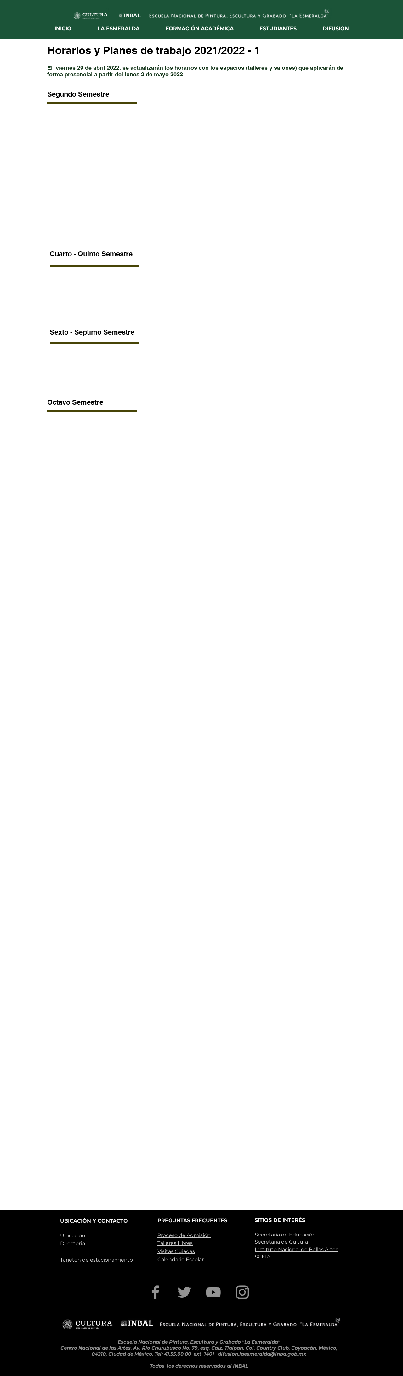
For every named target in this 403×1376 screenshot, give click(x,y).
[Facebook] (155, 1292)
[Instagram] (242, 1292)
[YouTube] (213, 1292)
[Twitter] (184, 1292)
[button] (119, 28)
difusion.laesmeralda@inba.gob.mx (262, 1354)
